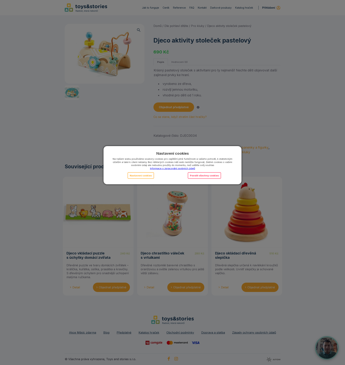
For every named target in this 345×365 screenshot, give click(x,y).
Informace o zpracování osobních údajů (172, 168)
